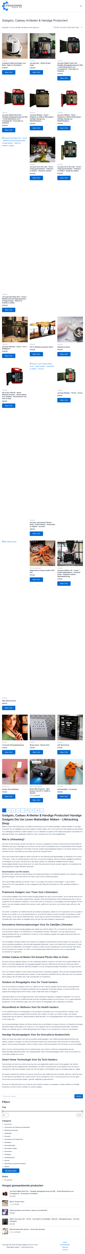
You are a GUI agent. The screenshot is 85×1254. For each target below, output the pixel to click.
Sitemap (65, 1247)
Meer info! (8, 72)
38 (37, 810)
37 (32, 810)
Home (65, 1242)
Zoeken (78, 1096)
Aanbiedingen (65, 1245)
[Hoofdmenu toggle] (81, 6)
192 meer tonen (10, 1171)
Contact (65, 1250)
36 (27, 810)
